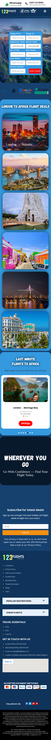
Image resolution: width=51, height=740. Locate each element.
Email (28, 59)
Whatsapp (15, 2)
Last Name (15, 59)
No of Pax (14, 50)
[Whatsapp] (7, 4)
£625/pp (25, 423)
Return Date (31, 42)
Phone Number (17, 67)
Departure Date (17, 42)
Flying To (30, 34)
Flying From (15, 34)
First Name (31, 50)
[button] (18, 432)
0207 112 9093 (36, 2)
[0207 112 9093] (26, 3)
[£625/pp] (25, 389)
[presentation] (7, 390)
